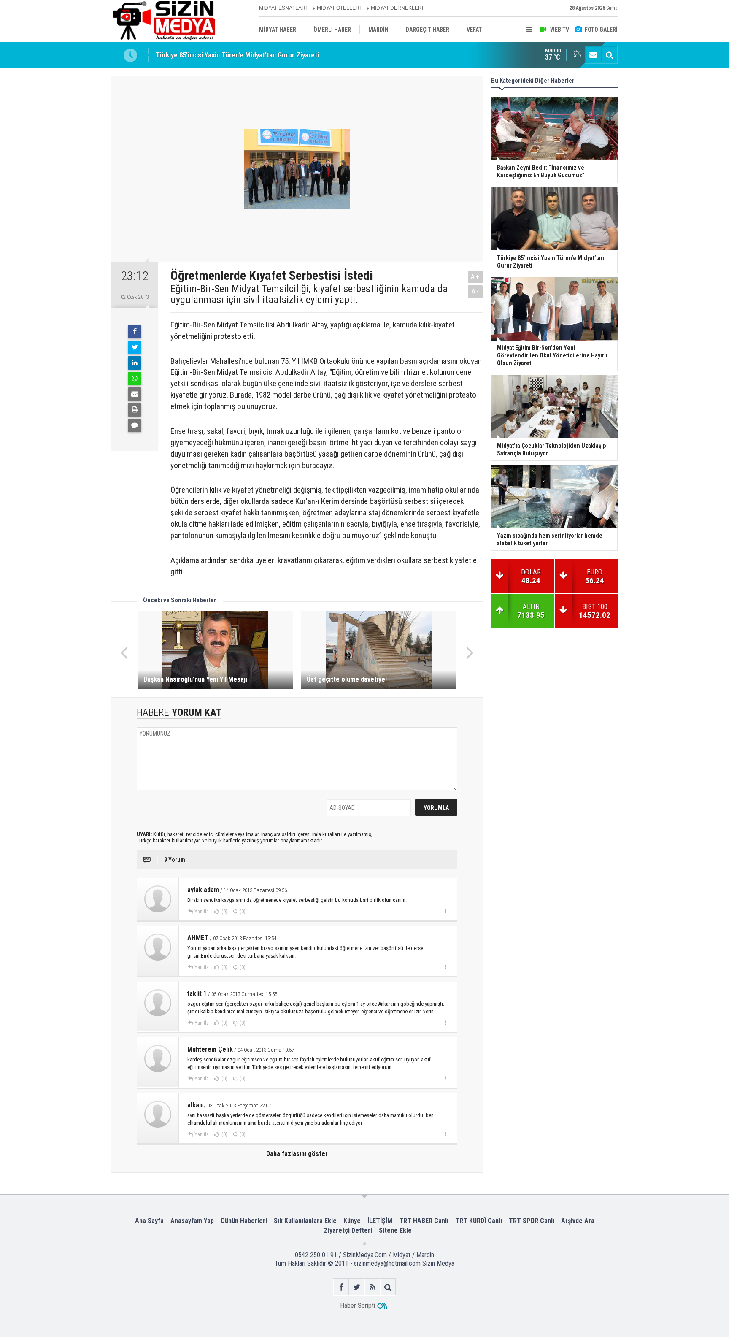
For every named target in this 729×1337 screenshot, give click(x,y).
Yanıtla (201, 912)
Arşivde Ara (577, 1221)
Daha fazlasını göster (297, 1154)
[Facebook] (134, 331)
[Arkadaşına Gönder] (134, 394)
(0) (223, 912)
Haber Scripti (357, 1306)
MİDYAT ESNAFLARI (283, 8)
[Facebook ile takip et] (341, 1287)
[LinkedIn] (134, 363)
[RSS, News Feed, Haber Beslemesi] (372, 1287)
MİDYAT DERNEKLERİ (397, 8)
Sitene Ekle (395, 1230)
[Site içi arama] (609, 54)
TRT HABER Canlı (423, 1221)
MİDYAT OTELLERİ (339, 8)
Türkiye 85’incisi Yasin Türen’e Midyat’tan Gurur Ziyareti (237, 55)
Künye (352, 1221)
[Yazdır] (134, 410)
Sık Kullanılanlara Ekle (305, 1221)
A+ (475, 277)
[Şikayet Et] (445, 911)
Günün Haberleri (244, 1221)
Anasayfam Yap (192, 1221)
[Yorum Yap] (134, 425)
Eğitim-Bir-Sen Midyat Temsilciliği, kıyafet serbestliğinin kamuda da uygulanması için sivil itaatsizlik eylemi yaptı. (309, 294)
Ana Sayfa (149, 1221)
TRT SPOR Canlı (531, 1221)
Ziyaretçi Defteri (348, 1230)
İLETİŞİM (379, 1221)
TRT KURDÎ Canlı (478, 1221)
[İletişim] (593, 54)
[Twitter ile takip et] (356, 1287)
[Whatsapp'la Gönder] (134, 378)
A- (475, 291)
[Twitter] (134, 347)
